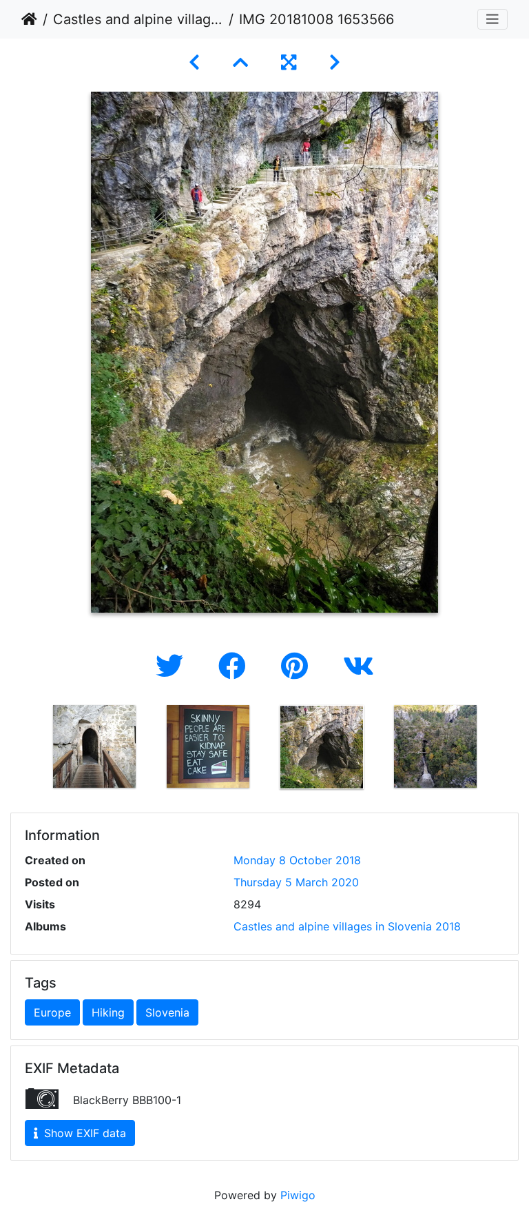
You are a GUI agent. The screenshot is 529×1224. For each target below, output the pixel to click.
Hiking (108, 1012)
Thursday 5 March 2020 (296, 882)
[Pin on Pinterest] (298, 666)
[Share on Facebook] (236, 666)
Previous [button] (27, 750)
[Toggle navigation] (492, 19)
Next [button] (502, 750)
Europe (52, 1012)
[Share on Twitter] (173, 666)
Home (29, 19)
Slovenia (167, 1012)
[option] (94, 746)
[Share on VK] (358, 666)
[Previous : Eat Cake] (194, 62)
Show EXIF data (83, 1133)
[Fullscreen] (288, 62)
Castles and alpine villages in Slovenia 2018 (138, 19)
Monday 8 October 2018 (297, 860)
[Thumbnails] (240, 62)
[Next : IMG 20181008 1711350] (335, 62)
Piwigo (297, 1195)
